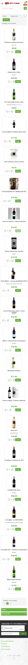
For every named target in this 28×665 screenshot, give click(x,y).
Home (4, 610)
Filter (6, 19)
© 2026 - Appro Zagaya (14, 655)
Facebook (14, 658)
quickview (14, 34)
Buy (18, 51)
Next (10, 603)
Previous (4, 603)
